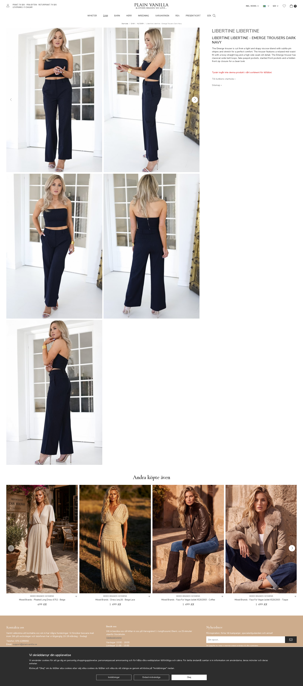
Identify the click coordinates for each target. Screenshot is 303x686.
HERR (129, 15)
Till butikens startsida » (223, 78)
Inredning (143, 15)
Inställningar (114, 677)
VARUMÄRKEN (162, 15)
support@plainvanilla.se (25, 644)
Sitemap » (217, 85)
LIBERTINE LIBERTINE (235, 31)
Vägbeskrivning (114, 637)
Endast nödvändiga (151, 677)
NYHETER (92, 15)
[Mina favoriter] (284, 6)
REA (177, 15)
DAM (105, 15)
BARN (117, 15)
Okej (189, 677)
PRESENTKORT (193, 15)
